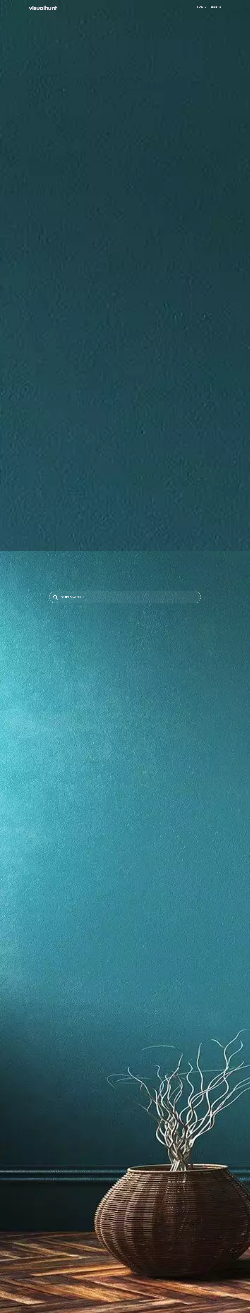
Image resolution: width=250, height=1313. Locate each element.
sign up (215, 7)
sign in (201, 7)
